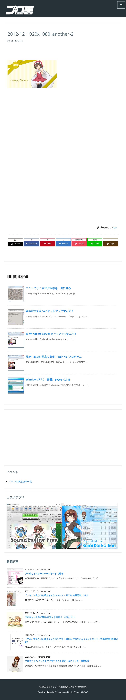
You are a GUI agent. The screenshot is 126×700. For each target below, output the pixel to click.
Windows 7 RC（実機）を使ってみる (48, 379)
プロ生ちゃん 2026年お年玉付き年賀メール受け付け (50, 617)
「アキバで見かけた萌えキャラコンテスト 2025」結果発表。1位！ (57, 595)
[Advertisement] (63, 128)
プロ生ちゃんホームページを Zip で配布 (44, 573)
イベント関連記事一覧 (20, 481)
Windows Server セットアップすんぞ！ (50, 311)
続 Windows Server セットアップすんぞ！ (51, 334)
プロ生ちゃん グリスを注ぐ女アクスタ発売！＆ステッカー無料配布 (57, 660)
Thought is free (80, 692)
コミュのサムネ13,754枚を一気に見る (48, 288)
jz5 (115, 227)
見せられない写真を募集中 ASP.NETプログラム (54, 356)
